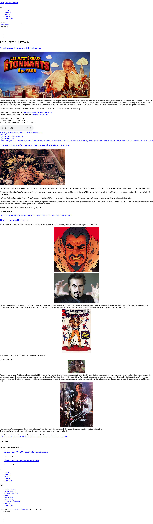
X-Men (150, 141)
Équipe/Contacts (10, 489)
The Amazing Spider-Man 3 (61, 215)
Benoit (21, 141)
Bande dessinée (35, 437)
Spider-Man (46, 215)
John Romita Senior (96, 141)
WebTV (7, 476)
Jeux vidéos (8, 497)
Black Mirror (56, 141)
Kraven (106, 141)
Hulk (70, 141)
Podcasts (7, 474)
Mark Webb (37, 215)
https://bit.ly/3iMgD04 (40, 114)
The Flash (143, 141)
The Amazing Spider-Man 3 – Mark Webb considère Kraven (35, 145)
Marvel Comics (115, 141)
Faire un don (8, 481)
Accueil (7, 472)
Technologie (8, 499)
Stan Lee (136, 141)
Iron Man (76, 141)
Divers (6, 495)
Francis (27, 437)
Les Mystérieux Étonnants (9, 3)
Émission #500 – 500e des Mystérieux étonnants (26, 452)
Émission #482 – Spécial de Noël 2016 (21, 460)
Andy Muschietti (45, 141)
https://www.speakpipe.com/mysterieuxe (37, 112)
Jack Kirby (84, 141)
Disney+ (65, 141)
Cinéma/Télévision (19, 215)
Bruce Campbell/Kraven (14, 220)
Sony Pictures (127, 141)
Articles (7, 478)
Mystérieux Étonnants (31, 141)
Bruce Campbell (47, 437)
